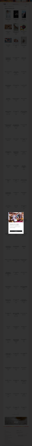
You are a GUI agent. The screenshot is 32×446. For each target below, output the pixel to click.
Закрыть (22, 211)
